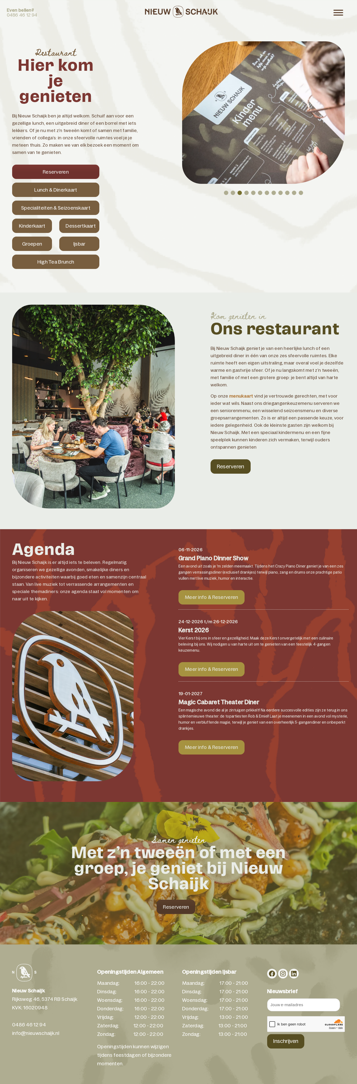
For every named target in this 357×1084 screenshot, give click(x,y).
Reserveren (56, 172)
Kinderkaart (32, 226)
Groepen (32, 244)
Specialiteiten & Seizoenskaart (55, 208)
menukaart (241, 396)
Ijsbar (79, 244)
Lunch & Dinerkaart (55, 190)
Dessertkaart (81, 226)
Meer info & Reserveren (211, 597)
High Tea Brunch (55, 262)
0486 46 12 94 (22, 15)
